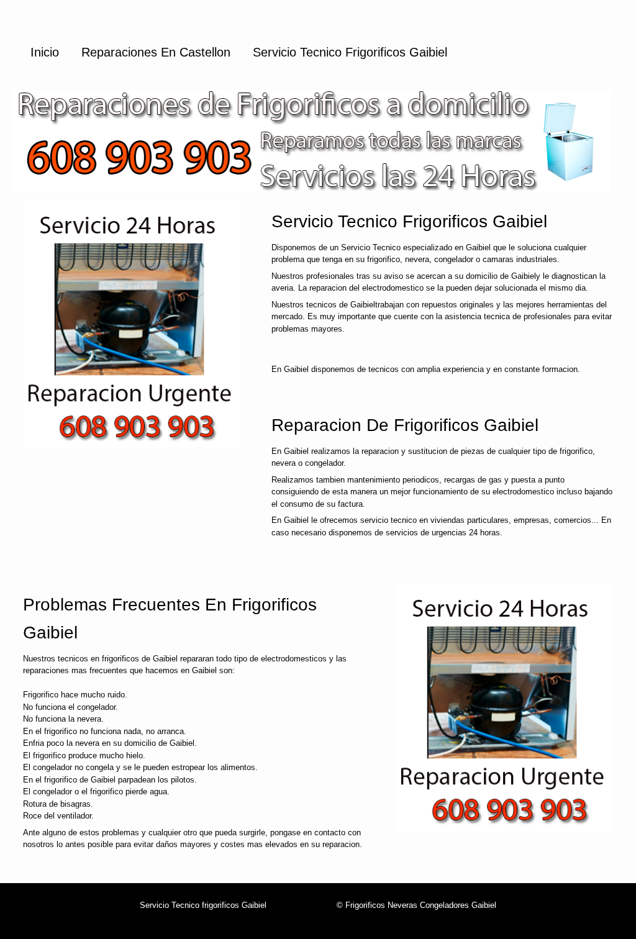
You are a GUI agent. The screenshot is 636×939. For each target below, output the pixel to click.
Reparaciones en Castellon (155, 52)
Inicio (44, 52)
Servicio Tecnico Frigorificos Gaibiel (350, 52)
